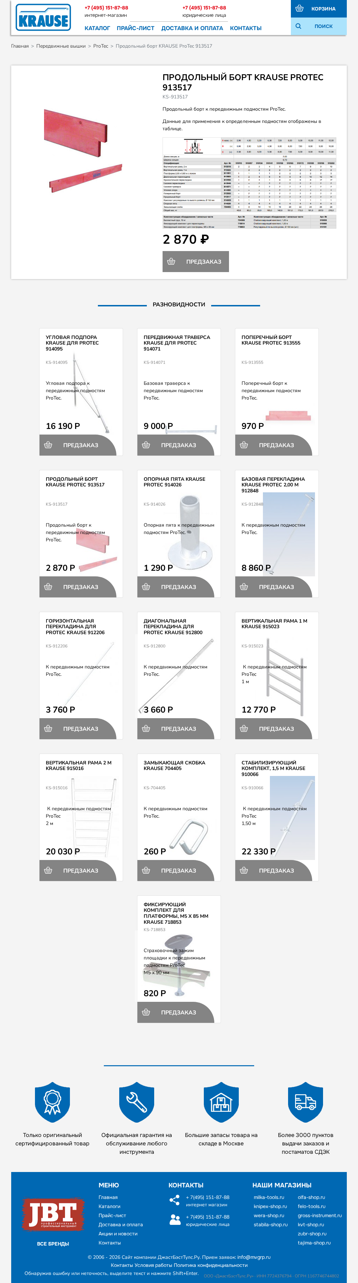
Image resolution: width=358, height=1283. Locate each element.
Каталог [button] (97, 28)
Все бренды (53, 1244)
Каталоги (109, 1206)
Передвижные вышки (61, 46)
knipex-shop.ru (270, 1206)
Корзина (324, 9)
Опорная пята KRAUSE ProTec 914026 (174, 482)
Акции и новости (118, 1233)
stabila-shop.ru (271, 1224)
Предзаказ (203, 262)
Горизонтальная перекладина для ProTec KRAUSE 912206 (75, 627)
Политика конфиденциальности (211, 1265)
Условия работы (153, 1265)
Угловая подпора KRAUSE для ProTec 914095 (72, 343)
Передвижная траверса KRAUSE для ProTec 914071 (177, 343)
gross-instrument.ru (320, 1215)
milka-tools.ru (269, 1197)
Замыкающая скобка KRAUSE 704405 (174, 766)
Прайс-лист (136, 28)
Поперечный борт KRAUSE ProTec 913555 (271, 340)
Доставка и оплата (192, 28)
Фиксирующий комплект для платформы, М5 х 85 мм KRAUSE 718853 (176, 913)
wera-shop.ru (269, 1215)
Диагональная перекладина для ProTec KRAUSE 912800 (173, 627)
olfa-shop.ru (311, 1197)
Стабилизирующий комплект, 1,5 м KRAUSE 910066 (273, 769)
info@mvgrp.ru (254, 1257)
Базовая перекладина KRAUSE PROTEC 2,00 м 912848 (273, 485)
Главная (20, 46)
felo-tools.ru (311, 1206)
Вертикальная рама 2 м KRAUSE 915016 (79, 766)
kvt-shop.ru (311, 1224)
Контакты (246, 28)
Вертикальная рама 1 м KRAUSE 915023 (274, 624)
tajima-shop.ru (314, 1243)
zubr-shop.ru (312, 1233)
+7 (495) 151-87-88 (106, 8)
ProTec (100, 46)
